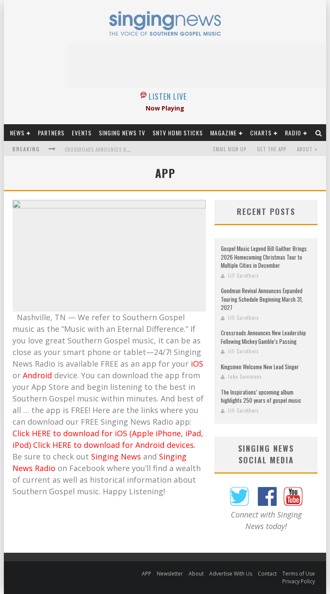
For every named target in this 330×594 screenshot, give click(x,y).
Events (82, 132)
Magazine (223, 132)
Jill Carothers (243, 275)
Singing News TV (122, 132)
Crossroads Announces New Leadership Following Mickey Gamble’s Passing (263, 337)
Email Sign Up (229, 149)
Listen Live (168, 96)
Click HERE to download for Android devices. (114, 445)
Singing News (116, 456)
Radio (293, 132)
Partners (51, 132)
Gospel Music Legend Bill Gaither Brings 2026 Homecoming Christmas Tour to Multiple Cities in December (264, 256)
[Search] (319, 132)
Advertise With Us (230, 573)
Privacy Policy (298, 581)
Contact (267, 573)
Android (37, 375)
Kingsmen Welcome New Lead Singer (260, 366)
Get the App (271, 149)
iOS (197, 363)
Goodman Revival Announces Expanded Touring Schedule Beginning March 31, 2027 (262, 299)
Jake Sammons (245, 376)
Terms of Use (298, 573)
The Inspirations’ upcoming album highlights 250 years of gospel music (261, 396)
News (17, 132)
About (304, 149)
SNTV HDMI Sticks (178, 132)
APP (146, 573)
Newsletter (170, 573)
